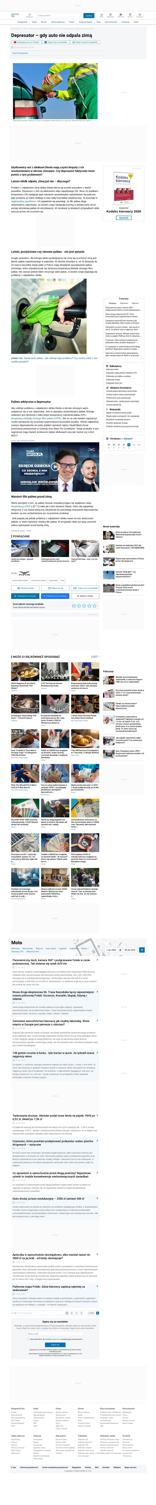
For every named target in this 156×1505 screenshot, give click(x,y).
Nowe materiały (111, 526)
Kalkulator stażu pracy (86, 1351)
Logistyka (63, 880)
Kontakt (106, 1368)
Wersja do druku (27, 588)
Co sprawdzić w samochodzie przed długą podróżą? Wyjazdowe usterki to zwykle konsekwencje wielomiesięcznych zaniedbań (123, 348)
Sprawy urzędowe (62, 1321)
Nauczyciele (37, 1346)
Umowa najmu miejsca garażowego (120, 394)
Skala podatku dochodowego (110, 1354)
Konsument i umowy (63, 1318)
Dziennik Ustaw (61, 1340)
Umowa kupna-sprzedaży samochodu (121, 391)
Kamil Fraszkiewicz (20, 53)
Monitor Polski (61, 1343)
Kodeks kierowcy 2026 (123, 211)
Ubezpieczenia (38, 1318)
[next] (97, 1244)
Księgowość (22, 22)
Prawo (71, 22)
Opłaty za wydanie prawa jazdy (118, 413)
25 (114, 445)
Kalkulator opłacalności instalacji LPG (121, 373)
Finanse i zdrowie (84, 1327)
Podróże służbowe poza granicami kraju (122, 426)
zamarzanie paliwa (38, 580)
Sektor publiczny (58, 22)
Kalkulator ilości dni (114, 383)
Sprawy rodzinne (62, 1313)
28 (129, 445)
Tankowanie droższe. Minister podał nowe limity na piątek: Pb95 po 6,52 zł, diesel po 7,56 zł (123, 335)
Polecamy (108, 671)
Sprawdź (123, 218)
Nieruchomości (111, 22)
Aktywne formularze (120, 387)
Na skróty (126, 1337)
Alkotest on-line (32, 883)
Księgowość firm (18, 1309)
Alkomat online (112, 369)
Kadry (34, 22)
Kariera (88, 1368)
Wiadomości (127, 1313)
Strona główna (16, 29)
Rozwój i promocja (17, 1348)
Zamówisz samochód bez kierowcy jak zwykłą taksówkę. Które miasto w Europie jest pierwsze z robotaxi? (122, 322)
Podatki (14, 1313)
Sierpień (128, 438)
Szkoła (35, 1343)
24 (109, 445)
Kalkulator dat (83, 1340)
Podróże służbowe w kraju (117, 423)
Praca (58, 1324)
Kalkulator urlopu (113, 380)
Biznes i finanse (83, 1313)
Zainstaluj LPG (17, 883)
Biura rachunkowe (107, 1309)
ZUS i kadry (15, 1321)
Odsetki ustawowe (106, 1351)
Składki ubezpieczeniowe (109, 1346)
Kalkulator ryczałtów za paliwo (118, 376)
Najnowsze (124, 303)
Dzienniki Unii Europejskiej (65, 1348)
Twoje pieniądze (85, 22)
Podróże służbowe (107, 1348)
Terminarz (115, 438)
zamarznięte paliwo (20, 580)
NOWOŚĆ (124, 208)
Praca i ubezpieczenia (86, 1318)
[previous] (67, 1244)
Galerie (84, 880)
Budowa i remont (129, 1321)
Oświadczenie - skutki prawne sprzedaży (122, 401)
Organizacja (15, 1340)
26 (119, 445)
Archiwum (126, 1343)
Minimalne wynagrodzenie (109, 1343)
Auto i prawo (51, 880)
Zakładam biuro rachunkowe (110, 1313)
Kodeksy (59, 1354)
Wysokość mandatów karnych (118, 420)
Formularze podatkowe (131, 1351)
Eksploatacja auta (47, 29)
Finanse (125, 1318)
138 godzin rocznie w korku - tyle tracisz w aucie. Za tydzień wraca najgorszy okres (123, 328)
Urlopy (35, 1321)
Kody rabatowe (128, 1346)
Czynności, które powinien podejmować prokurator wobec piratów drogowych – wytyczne (122, 341)
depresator (53, 580)
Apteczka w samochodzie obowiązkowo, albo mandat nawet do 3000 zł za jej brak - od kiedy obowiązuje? (123, 354)
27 (124, 445)
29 (134, 445)
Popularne (112, 303)
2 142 (91, 1245)
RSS (96, 1368)
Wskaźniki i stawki (107, 1337)
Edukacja (125, 22)
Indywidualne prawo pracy (42, 1313)
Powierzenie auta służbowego (118, 398)
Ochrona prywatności (29, 1368)
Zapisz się (55, 1276)
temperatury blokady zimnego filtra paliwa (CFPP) (36, 418)
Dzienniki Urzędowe (63, 1346)
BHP (35, 1324)
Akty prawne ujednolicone (65, 1351)
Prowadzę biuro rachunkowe (110, 1316)
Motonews (15, 880)
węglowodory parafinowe (23, 201)
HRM (35, 1327)
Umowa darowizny (113, 405)
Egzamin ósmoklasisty (41, 1357)
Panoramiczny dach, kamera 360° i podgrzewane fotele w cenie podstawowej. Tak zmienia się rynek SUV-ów (123, 309)
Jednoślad (74, 880)
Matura (36, 1354)
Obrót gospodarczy (18, 1318)
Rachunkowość (16, 1316)
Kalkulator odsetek (84, 1348)
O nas (13, 1368)
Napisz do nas (57, 588)
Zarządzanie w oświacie (42, 1351)
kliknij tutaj (68, 1287)
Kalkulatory (116, 366)
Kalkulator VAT (83, 1346)
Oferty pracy (127, 1357)
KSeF (136, 22)
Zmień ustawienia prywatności (55, 1368)
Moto (99, 22)
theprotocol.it (127, 1354)
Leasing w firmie (84, 1324)
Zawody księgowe (17, 1324)
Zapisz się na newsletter (88, 588)
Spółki (80, 1316)
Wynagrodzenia (39, 1316)
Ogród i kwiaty (128, 1324)
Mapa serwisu (130, 1368)
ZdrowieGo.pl (127, 1340)
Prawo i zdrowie (61, 1329)
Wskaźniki (115, 409)
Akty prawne (61, 1337)
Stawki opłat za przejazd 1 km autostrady (122, 416)
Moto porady (34, 29)
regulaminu (56, 1271)
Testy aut (39, 880)
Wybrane (135, 303)
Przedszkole (37, 1340)
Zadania (14, 1346)
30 (139, 445)
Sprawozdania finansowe (109, 1324)
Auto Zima (59, 29)
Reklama (117, 1368)
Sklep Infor (59, 1327)
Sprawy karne (61, 1316)
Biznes (44, 22)
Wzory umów (127, 1348)
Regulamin (76, 1368)
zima (63, 580)
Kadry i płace (16, 1351)
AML (102, 1327)
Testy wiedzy (38, 1359)
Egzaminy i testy (39, 1348)
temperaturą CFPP (20, 506)
